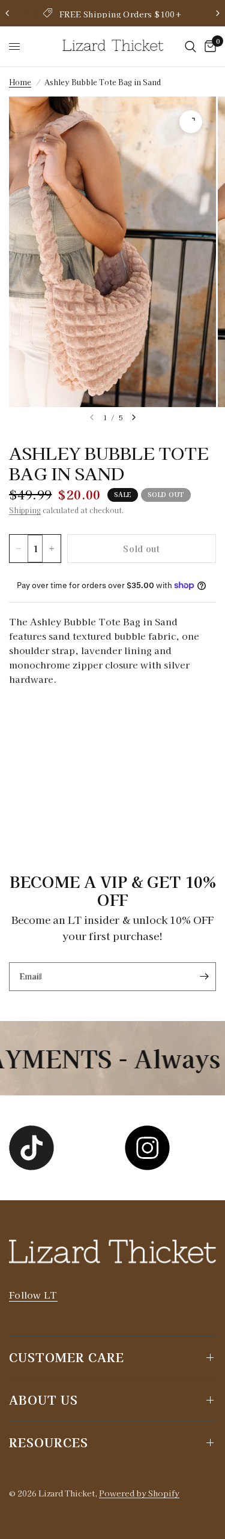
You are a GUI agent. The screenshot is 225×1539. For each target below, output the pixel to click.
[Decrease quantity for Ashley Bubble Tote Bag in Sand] (19, 548)
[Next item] (134, 417)
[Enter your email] (204, 976)
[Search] (190, 46)
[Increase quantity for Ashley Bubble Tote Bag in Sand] (52, 548)
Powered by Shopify (139, 1493)
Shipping (25, 510)
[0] (208, 46)
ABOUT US (43, 1399)
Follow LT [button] (33, 1295)
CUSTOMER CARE (66, 1357)
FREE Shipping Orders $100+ (120, 14)
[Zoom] (190, 121)
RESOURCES (48, 1442)
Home (20, 82)
